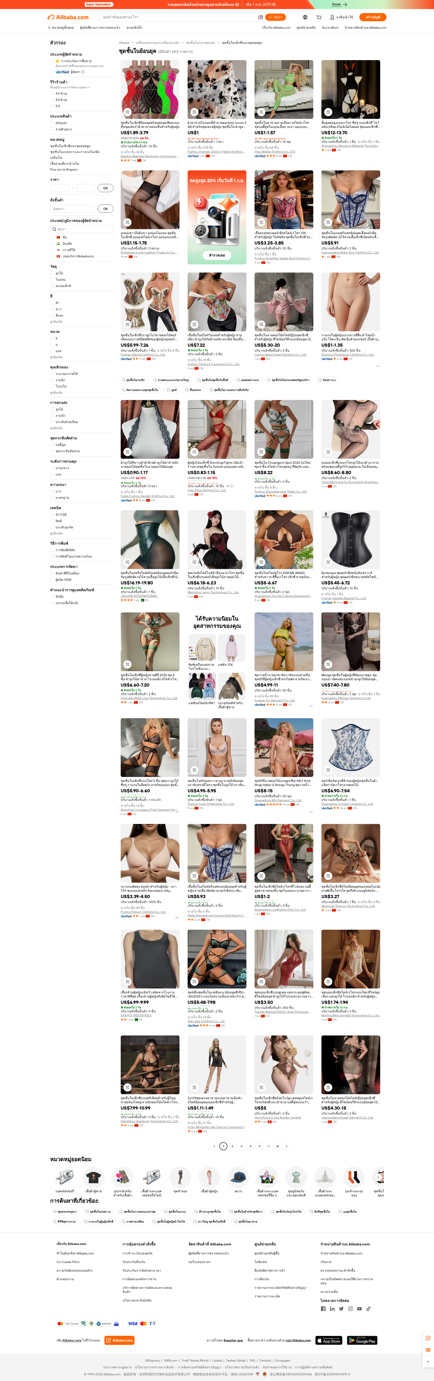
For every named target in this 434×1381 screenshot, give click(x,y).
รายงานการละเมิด (267, 1296)
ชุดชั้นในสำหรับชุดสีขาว (248, 1211)
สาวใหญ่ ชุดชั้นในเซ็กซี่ (211, 1221)
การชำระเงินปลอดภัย (137, 1253)
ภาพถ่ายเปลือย (135, 1221)
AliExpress (152, 1360)
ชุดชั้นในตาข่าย (247, 1221)
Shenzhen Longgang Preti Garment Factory (150, 810)
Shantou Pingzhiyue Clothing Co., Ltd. (347, 354)
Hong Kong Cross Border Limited (278, 1117)
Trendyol (265, 1360)
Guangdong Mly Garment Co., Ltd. (278, 800)
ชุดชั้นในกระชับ (135, 380)
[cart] (319, 18)
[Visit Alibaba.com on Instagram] (350, 1308)
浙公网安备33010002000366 (291, 1374)
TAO (252, 1360)
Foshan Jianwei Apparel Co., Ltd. (343, 598)
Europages (282, 1360)
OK (105, 188)
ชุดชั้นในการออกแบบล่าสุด (140, 1211)
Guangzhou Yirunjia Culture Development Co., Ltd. (284, 596)
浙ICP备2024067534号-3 (332, 1374)
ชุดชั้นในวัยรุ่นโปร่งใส (288, 1211)
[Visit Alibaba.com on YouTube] (359, 1308)
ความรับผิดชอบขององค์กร (75, 1270)
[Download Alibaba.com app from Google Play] (362, 1340)
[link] (428, 1338)
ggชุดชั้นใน (350, 1211)
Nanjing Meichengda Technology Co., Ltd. (350, 1015)
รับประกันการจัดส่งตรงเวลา (142, 1270)
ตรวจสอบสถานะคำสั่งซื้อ (338, 1270)
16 (277, 1146)
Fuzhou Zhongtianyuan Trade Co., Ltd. (281, 491)
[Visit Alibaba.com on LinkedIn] (332, 1308)
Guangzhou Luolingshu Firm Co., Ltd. (280, 909)
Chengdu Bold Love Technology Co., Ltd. (149, 698)
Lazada (217, 1360)
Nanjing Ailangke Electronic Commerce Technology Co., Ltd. (150, 156)
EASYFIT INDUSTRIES (136, 1015)
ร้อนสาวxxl (329, 380)
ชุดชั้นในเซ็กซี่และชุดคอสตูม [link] (242, 43)
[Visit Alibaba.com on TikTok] (368, 1308)
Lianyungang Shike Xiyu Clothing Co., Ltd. (350, 252)
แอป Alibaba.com (298, 1340)
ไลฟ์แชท (261, 1262)
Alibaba (124, 43)
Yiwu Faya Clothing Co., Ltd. (207, 490)
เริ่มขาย (326, 1262)
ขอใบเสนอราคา (200, 1262)
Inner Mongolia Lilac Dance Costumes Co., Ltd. (217, 1127)
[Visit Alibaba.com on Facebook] (323, 1308)
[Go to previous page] (214, 1146)
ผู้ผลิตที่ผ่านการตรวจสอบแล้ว (209, 1253)
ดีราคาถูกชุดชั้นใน (210, 1211)
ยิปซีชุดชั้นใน (322, 1211)
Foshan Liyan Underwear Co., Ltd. (211, 804)
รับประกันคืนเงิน (134, 1262)
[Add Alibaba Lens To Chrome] (119, 1340)
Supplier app (233, 1340)
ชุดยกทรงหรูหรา (67, 1211)
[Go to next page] (287, 1146)
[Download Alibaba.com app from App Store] (328, 1340)
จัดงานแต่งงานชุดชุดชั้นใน (142, 390)
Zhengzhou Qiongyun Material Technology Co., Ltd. (350, 146)
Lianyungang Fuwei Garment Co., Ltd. (281, 354)
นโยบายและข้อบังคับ (137, 1300)
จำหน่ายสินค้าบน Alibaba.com (341, 1253)
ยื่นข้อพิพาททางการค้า (270, 1270)
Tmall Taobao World (194, 1360)
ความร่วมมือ (329, 1292)
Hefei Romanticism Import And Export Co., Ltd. (217, 915)
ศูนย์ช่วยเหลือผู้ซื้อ (267, 1253)
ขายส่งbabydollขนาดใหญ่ (173, 380)
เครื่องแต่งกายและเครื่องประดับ (157, 43)
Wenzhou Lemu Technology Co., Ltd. (213, 592)
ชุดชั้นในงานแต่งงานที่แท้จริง (231, 390)
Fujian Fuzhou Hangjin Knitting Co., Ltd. (148, 496)
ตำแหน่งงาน (65, 1279)
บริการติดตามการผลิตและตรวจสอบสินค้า (147, 1290)
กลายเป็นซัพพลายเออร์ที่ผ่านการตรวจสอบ (347, 1281)
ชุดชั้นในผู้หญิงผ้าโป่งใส (171, 1221)
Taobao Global (235, 1360)
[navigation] (81, 595)
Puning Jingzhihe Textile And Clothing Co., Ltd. (284, 258)
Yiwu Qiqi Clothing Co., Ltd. (206, 1021)
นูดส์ (174, 390)
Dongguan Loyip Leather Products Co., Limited (150, 252)
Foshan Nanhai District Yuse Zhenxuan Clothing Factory (284, 1012)
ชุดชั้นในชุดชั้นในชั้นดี (215, 380)
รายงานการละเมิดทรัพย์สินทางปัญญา (281, 1287)
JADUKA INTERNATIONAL (139, 596)
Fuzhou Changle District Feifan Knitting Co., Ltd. (217, 151)
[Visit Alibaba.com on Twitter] (341, 1308)
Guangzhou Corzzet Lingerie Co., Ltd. (347, 804)
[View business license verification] (258, 1374)
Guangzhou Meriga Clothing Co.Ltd (345, 698)
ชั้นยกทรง (195, 390)
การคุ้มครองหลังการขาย (139, 1279)
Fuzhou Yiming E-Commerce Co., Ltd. (214, 364)
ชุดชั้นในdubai (177, 1211)
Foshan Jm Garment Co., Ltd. (275, 700)
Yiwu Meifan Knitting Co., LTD (275, 151)
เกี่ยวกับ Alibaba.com (71, 1244)
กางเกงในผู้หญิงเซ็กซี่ (101, 1221)
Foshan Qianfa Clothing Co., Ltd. (143, 354)
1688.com (170, 1360)
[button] (260, 17)
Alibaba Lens (71, 1340)
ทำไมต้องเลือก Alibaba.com (75, 1253)
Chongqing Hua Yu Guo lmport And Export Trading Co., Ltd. (350, 482)
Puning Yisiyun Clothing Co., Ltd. (143, 912)
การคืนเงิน (262, 1279)
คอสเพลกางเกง (250, 380)
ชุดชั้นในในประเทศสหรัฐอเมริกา (291, 380)
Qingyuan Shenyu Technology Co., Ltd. (348, 906)
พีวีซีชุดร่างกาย (66, 1221)
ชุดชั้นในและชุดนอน (200, 43)
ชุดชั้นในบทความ (100, 1211)
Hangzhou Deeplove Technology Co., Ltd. (149, 1121)
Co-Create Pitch (68, 1262)
